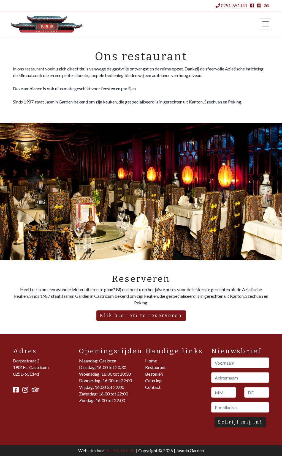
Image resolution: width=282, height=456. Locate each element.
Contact (153, 387)
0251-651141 (233, 5)
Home (151, 360)
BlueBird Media (120, 450)
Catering (153, 380)
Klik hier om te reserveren (141, 315)
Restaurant (155, 367)
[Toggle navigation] (265, 23)
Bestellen (154, 373)
